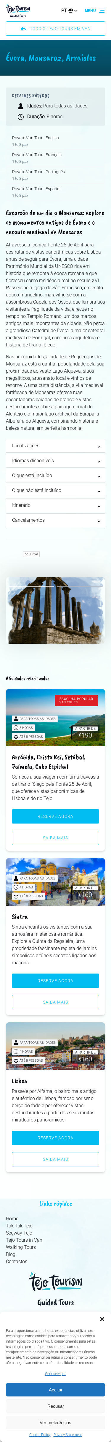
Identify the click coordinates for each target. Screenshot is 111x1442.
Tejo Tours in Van (24, 1240)
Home (12, 1218)
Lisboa (19, 1080)
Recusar (55, 1406)
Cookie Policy (40, 1435)
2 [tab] (80, 586)
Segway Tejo (19, 1233)
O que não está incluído (36, 490)
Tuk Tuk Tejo (19, 1226)
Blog (10, 1254)
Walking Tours (21, 1247)
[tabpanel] (55, 610)
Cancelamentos (28, 520)
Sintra (20, 916)
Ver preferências (55, 1422)
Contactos (16, 1261)
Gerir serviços (55, 1374)
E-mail (33, 554)
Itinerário (21, 505)
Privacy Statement (68, 1435)
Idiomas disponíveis (33, 460)
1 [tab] (31, 586)
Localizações (25, 446)
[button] (102, 1319)
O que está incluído (32, 475)
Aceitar (55, 1389)
